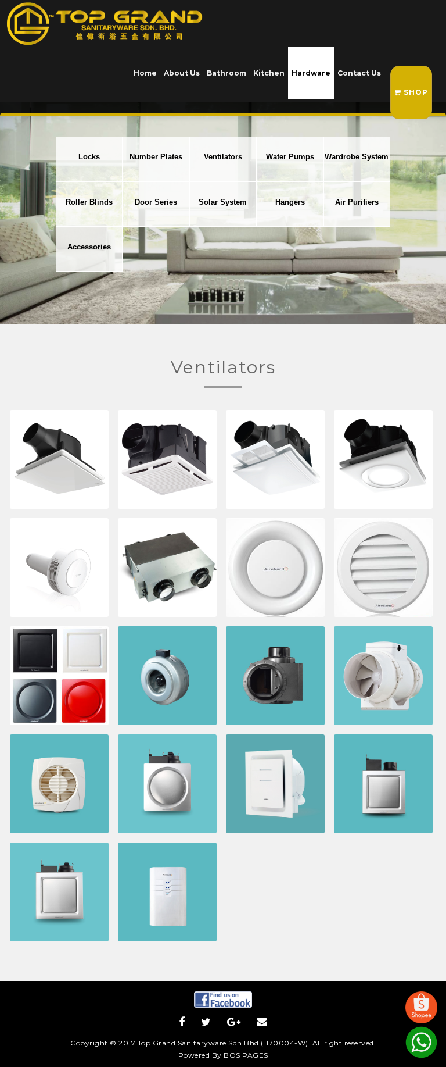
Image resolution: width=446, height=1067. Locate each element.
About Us (182, 73)
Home (145, 73)
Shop (414, 92)
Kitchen (269, 73)
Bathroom (226, 73)
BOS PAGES (246, 1055)
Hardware (311, 73)
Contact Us (359, 73)
